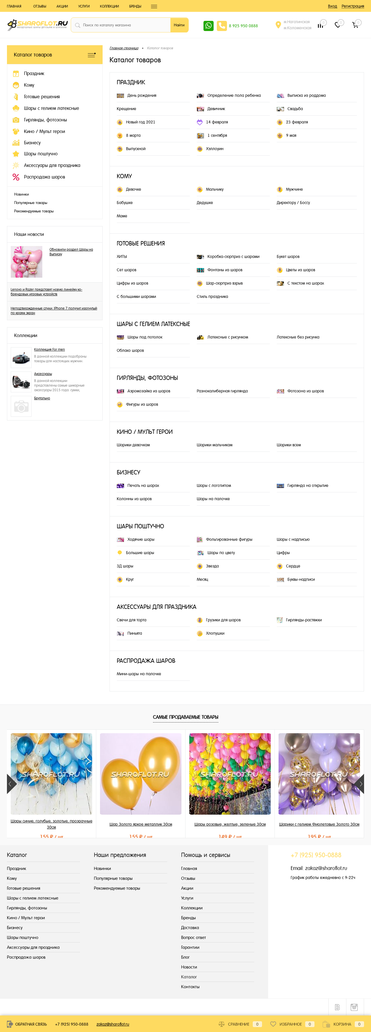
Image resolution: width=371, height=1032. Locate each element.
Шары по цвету (221, 552)
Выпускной (136, 148)
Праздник (131, 82)
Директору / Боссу (293, 202)
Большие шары (140, 552)
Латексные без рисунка (298, 337)
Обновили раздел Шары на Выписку (71, 251)
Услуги (84, 6)
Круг (130, 579)
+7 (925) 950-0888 (71, 1024)
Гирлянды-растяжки (304, 620)
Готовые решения (141, 244)
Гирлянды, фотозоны (147, 378)
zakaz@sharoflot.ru (326, 868)
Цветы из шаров (300, 269)
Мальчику (214, 189)
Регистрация (353, 6)
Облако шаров (130, 350)
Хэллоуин (214, 148)
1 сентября (217, 135)
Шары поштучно (140, 526)
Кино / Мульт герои (145, 432)
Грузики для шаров (223, 620)
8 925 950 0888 (243, 25)
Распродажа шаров (146, 661)
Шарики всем (289, 445)
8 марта (133, 135)
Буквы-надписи (301, 579)
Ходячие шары (141, 539)
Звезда (212, 566)
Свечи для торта (131, 620)
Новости (189, 966)
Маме (122, 216)
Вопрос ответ (193, 937)
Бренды (135, 6)
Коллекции (109, 6)
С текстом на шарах (306, 283)
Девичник (216, 108)
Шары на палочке (213, 498)
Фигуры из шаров (142, 404)
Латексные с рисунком (228, 337)
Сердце (293, 566)
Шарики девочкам (133, 445)
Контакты (190, 986)
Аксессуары (43, 374)
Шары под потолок (145, 337)
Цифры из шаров (132, 283)
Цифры (283, 552)
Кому (124, 176)
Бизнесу (128, 472)
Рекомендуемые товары (34, 211)
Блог (185, 957)
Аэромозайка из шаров (149, 391)
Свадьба (295, 108)
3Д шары (125, 566)
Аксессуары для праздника (157, 607)
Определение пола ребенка (234, 95)
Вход (332, 6)
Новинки (21, 194)
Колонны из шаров (134, 498)
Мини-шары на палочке (139, 673)
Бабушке (125, 202)
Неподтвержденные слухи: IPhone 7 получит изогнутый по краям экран (54, 310)
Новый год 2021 (140, 122)
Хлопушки (215, 633)
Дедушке (205, 202)
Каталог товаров (33, 55)
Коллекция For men (49, 349)
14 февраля (217, 122)
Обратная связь (30, 1024)
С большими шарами (136, 296)
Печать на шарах (143, 485)
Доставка (190, 927)
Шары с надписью (293, 539)
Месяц (202, 579)
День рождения (142, 95)
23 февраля (297, 122)
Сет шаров (126, 269)
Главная (14, 6)
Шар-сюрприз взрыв (224, 283)
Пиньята (135, 633)
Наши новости (29, 234)
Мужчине (294, 189)
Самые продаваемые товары (185, 717)
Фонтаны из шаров (225, 269)
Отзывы (39, 6)
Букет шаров (288, 256)
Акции (62, 6)
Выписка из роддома (307, 95)
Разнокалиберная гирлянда (222, 391)
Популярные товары (30, 203)
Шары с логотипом (214, 485)
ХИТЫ (122, 256)
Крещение (126, 108)
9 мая (291, 135)
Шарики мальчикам (214, 445)
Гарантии (190, 947)
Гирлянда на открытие (308, 485)
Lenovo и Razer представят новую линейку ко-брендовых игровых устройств (46, 291)
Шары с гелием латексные (153, 324)
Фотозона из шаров (306, 391)
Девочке (133, 189)
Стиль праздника (212, 296)
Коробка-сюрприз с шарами (233, 256)
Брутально (42, 398)
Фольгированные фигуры (229, 539)
